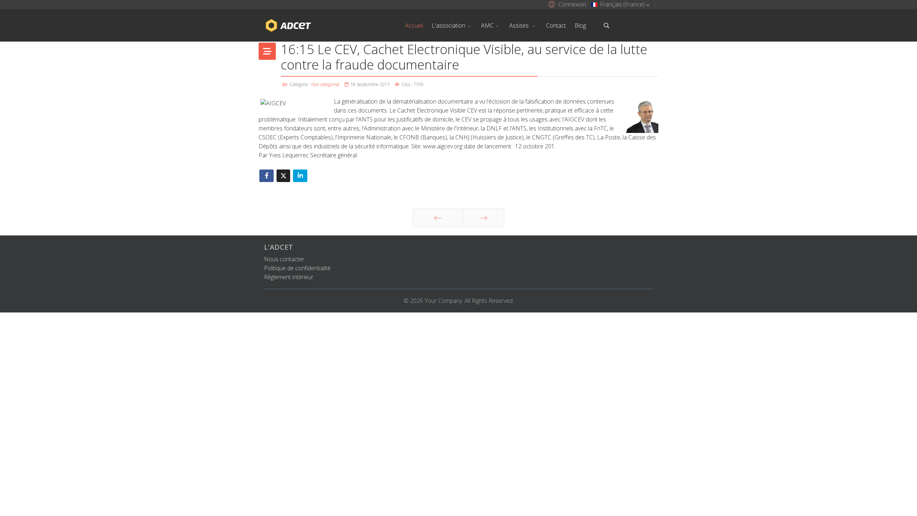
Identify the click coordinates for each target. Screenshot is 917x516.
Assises (519, 25)
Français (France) (622, 4)
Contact (556, 25)
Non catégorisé (325, 84)
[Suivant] (483, 218)
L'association (448, 25)
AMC (487, 25)
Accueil (414, 25)
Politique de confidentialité (297, 268)
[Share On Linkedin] (300, 175)
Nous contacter (284, 259)
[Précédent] (437, 218)
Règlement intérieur (288, 277)
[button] (566, 4)
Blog (580, 25)
